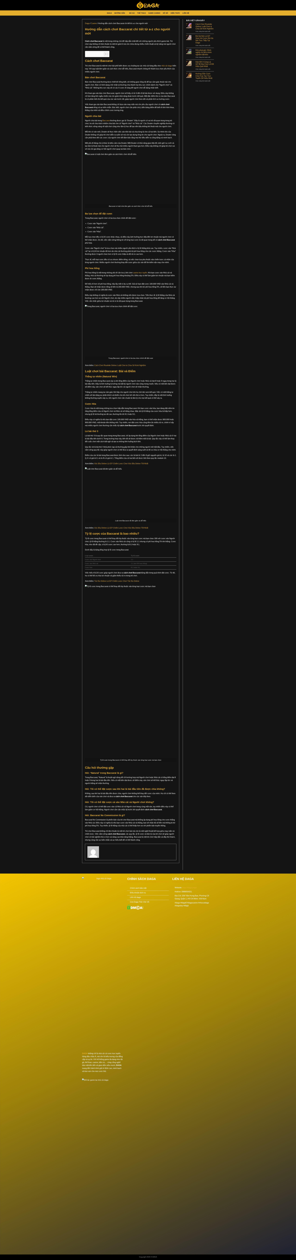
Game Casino (154, 13)
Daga (109, 13)
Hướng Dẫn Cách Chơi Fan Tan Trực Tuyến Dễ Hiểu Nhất (204, 76)
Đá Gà (132, 13)
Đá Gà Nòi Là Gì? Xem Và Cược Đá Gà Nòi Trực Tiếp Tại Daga (204, 39)
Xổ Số (165, 13)
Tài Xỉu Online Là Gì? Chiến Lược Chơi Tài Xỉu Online (116, 581)
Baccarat (106, 121)
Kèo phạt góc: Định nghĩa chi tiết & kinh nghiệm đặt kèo (204, 52)
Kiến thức (175, 13)
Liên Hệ (185, 13)
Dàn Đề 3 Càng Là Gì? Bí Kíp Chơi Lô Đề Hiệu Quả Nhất (205, 64)
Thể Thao (141, 13)
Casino (94, 23)
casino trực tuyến (140, 273)
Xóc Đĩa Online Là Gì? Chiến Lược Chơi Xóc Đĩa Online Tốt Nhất (121, 464)
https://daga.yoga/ (189, 888)
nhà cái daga (166, 66)
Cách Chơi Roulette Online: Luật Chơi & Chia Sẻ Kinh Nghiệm (120, 365)
